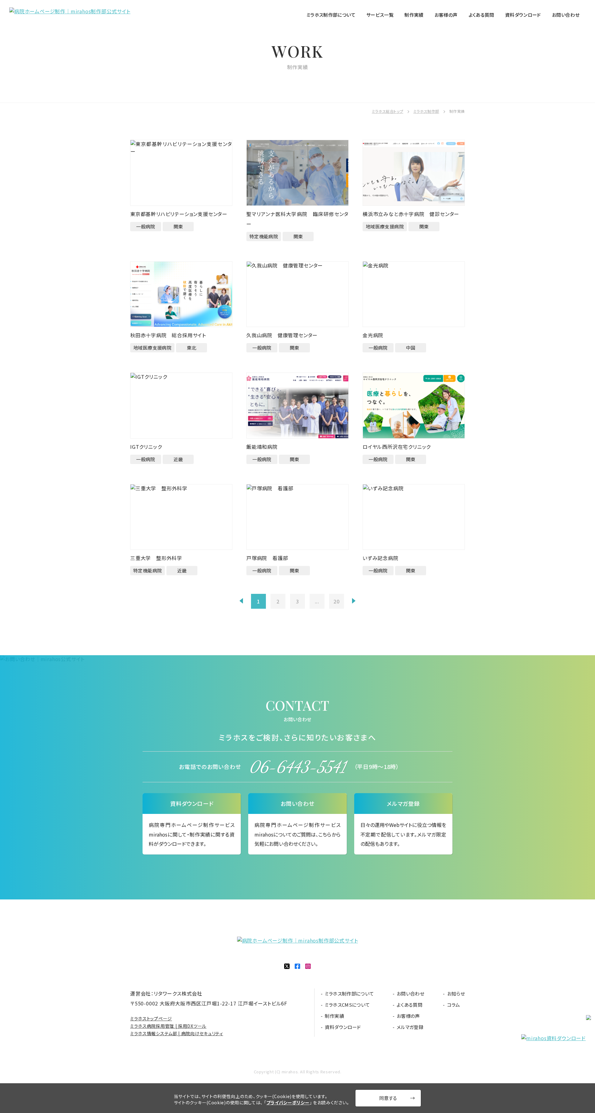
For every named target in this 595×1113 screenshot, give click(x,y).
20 (336, 601)
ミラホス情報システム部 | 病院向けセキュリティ (176, 1033)
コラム (453, 1005)
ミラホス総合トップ (387, 111)
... (317, 601)
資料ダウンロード (523, 14)
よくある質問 (481, 14)
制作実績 (414, 14)
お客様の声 (446, 14)
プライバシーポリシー (288, 1102)
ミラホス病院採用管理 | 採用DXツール (168, 1026)
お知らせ (456, 993)
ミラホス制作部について (330, 14)
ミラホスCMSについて (347, 1005)
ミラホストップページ (151, 1018)
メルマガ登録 (410, 1027)
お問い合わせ (566, 14)
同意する (388, 1098)
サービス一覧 (380, 14)
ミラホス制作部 (426, 111)
